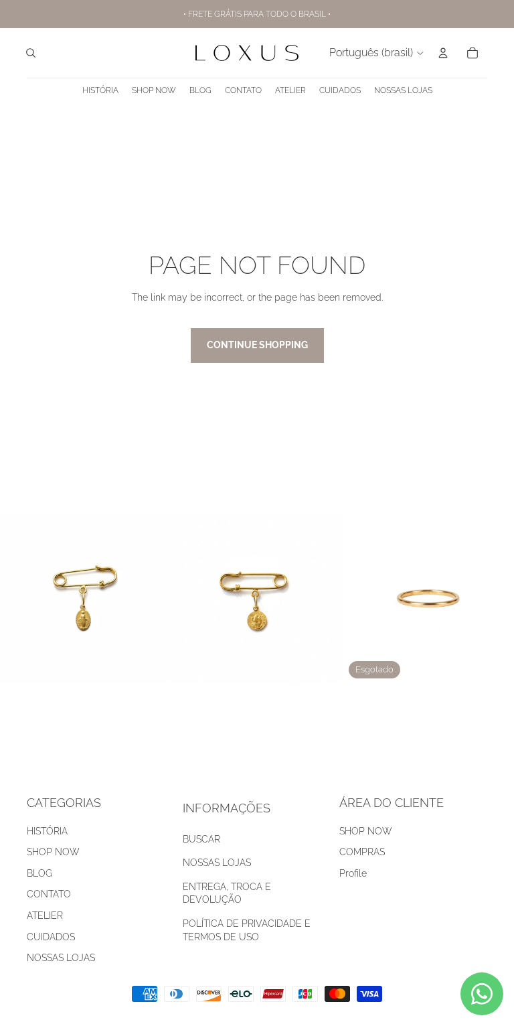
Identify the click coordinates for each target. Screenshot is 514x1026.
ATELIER (45, 915)
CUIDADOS (51, 937)
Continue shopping (257, 345)
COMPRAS (362, 852)
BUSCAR (201, 839)
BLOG (39, 873)
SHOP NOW (53, 852)
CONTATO (49, 894)
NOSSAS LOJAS (61, 957)
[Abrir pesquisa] (31, 53)
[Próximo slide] (323, 598)
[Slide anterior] (191, 598)
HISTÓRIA (47, 831)
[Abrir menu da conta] (443, 53)
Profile (353, 873)
